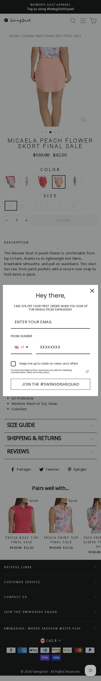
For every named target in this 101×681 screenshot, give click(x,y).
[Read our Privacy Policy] (87, 371)
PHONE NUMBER (21, 336)
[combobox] (21, 347)
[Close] (92, 291)
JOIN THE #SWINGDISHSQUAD (50, 384)
